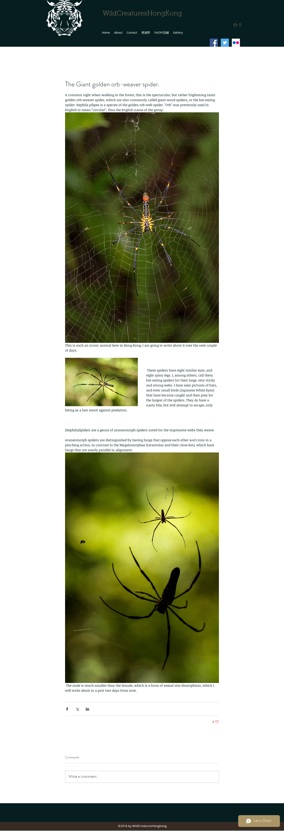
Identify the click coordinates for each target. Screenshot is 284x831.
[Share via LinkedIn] (87, 709)
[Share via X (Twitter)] (77, 709)
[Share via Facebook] (67, 709)
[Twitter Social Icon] (225, 43)
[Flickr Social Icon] (236, 43)
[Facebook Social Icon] (214, 43)
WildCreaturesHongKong (142, 13)
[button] (238, 25)
